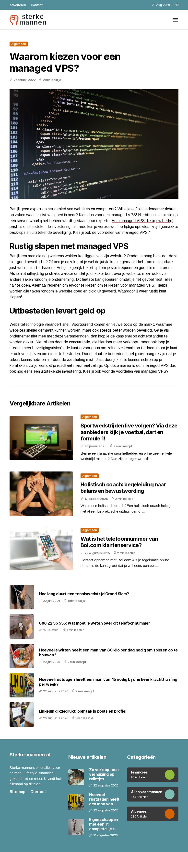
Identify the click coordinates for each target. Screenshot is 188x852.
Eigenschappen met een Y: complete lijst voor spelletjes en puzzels (103, 824)
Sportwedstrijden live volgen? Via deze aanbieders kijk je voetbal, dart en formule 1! (129, 432)
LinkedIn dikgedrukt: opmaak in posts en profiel (82, 711)
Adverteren (18, 5)
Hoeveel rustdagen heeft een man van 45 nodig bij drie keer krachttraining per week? (108, 681)
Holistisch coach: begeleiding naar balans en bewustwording (123, 487)
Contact (37, 5)
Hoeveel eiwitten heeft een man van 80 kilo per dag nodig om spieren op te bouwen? (108, 652)
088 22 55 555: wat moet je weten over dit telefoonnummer (94, 623)
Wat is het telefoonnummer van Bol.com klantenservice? (119, 542)
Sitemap (17, 792)
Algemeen (18, 44)
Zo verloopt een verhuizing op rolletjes (104, 774)
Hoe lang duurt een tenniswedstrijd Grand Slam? (84, 594)
